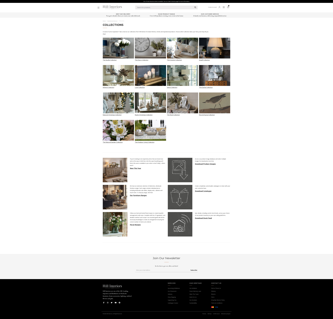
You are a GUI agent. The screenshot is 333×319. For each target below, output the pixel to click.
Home (104, 21)
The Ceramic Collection (174, 60)
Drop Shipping (172, 297)
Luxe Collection (140, 87)
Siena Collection (172, 87)
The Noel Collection (173, 115)
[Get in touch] (224, 7)
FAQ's (212, 297)
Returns (213, 294)
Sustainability (193, 303)
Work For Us (193, 297)
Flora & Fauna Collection (207, 115)
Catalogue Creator (173, 303)
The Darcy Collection (141, 60)
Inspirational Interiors (112, 21)
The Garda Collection (206, 87)
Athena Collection (108, 87)
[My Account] (219, 7)
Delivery (170, 294)
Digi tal (228, 313)
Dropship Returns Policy (218, 300)
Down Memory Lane (195, 291)
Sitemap (210, 313)
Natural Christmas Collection (112, 115)
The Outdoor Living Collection (144, 142)
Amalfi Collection (204, 60)
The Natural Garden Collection (113, 142)
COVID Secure (216, 313)
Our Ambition (193, 288)
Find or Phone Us (216, 288)
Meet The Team (194, 294)
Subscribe (194, 270)
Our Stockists (193, 300)
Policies (204, 313)
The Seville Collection (110, 60)
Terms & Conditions (216, 303)
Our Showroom (172, 291)
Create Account (212, 7)
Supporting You (172, 300)
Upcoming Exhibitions (174, 288)
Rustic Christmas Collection (143, 115)
